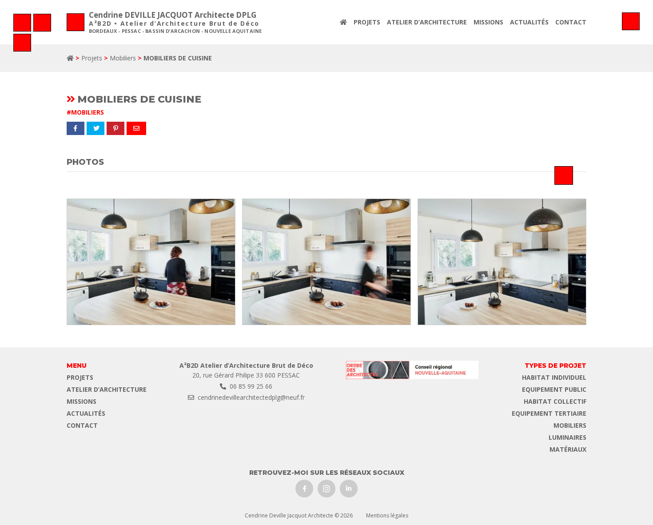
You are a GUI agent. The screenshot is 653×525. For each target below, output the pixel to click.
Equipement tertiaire (549, 413)
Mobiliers (123, 58)
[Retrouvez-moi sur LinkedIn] (349, 488)
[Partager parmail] (136, 128)
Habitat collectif (555, 401)
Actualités (529, 22)
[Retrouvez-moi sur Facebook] (304, 488)
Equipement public (554, 389)
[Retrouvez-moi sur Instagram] (326, 488)
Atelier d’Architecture (427, 22)
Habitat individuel (554, 377)
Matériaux (567, 449)
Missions (488, 22)
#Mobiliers (85, 112)
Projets (367, 22)
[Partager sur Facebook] (75, 128)
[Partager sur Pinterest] (115, 128)
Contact (570, 22)
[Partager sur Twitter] (95, 128)
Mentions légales (387, 515)
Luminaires (567, 437)
